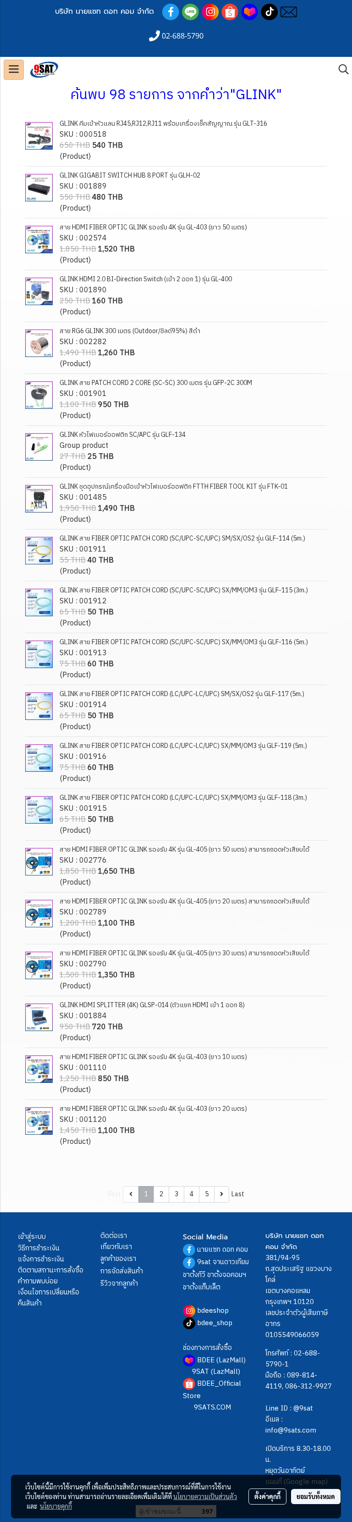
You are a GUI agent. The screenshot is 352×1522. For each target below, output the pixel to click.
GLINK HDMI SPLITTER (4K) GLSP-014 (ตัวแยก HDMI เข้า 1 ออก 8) (152, 1005)
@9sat (303, 1408)
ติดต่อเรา (113, 1236)
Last (237, 1194)
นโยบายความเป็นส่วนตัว (205, 1496)
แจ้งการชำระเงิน (41, 1259)
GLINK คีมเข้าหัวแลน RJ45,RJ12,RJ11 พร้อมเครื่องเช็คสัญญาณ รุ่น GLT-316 (163, 123)
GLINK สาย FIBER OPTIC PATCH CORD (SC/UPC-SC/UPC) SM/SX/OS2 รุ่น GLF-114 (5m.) (182, 538)
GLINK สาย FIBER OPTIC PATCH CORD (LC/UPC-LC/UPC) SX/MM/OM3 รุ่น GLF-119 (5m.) (183, 746)
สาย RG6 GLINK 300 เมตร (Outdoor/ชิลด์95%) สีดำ (130, 331)
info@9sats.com (290, 1430)
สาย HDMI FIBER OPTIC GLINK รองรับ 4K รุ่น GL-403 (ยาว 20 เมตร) (153, 1109)
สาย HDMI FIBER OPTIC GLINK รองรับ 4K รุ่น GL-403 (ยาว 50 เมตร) (153, 227)
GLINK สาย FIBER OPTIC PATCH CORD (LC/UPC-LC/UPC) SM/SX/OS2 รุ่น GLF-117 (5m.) (182, 694)
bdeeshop (213, 1310)
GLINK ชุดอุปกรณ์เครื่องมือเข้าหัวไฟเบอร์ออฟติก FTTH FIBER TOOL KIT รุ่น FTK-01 (174, 486)
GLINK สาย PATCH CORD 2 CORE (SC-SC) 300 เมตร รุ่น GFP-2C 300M (156, 383)
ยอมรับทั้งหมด (316, 1496)
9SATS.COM (212, 1407)
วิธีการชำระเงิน (39, 1248)
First (114, 1194)
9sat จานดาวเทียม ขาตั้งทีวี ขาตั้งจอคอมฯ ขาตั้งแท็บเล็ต (216, 1274)
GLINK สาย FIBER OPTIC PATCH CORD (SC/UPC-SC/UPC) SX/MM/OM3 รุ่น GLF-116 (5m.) (184, 642)
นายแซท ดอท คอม (222, 1249)
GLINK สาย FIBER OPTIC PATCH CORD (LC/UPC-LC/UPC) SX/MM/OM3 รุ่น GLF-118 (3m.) (183, 797)
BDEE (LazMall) (221, 1360)
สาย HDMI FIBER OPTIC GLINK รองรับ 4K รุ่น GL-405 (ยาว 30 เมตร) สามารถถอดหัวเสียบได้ (184, 953)
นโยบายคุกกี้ (56, 1506)
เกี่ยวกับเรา (116, 1247)
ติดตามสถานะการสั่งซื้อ (50, 1270)
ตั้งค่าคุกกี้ (267, 1496)
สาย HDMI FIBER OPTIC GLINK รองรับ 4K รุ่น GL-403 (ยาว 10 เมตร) (153, 1057)
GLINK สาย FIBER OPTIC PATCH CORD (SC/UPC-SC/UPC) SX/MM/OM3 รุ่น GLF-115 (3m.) (184, 590)
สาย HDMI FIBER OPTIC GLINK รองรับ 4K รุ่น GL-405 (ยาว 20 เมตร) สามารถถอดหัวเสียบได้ (184, 901)
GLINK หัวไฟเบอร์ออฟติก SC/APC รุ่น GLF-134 (123, 434)
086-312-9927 (308, 1386)
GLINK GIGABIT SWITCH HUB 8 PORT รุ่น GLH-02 (130, 175)
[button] (340, 69)
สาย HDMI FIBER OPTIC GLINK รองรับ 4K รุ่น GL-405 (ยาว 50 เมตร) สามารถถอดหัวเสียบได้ (184, 849)
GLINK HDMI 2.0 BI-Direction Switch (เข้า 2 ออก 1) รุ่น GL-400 (146, 279)
